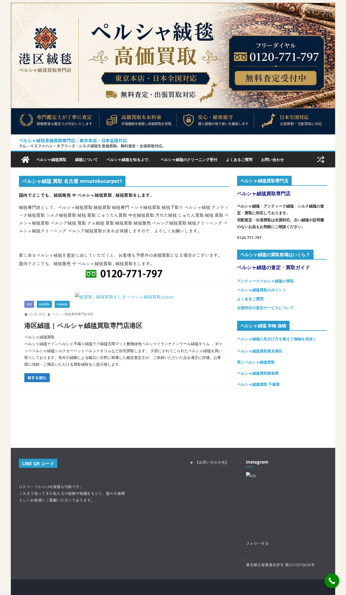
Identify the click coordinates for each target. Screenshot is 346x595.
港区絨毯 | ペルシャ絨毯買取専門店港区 (83, 325)
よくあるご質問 (239, 159)
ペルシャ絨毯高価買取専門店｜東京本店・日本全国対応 (73, 140)
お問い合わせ (272, 159)
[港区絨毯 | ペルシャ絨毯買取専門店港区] (124, 297)
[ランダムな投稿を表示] (320, 159)
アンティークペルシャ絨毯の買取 (265, 280)
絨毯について (86, 159)
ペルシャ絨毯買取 (51, 159)
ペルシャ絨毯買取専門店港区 (73, 314)
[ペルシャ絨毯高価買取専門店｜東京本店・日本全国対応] (173, 7)
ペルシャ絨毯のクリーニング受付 (189, 159)
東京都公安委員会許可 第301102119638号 (280, 564)
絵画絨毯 (62, 304)
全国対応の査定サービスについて (265, 307)
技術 (29, 304)
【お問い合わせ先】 (212, 462)
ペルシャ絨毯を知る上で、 (129, 159)
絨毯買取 (44, 304)
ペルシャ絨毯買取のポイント (261, 289)
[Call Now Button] (331, 580)
